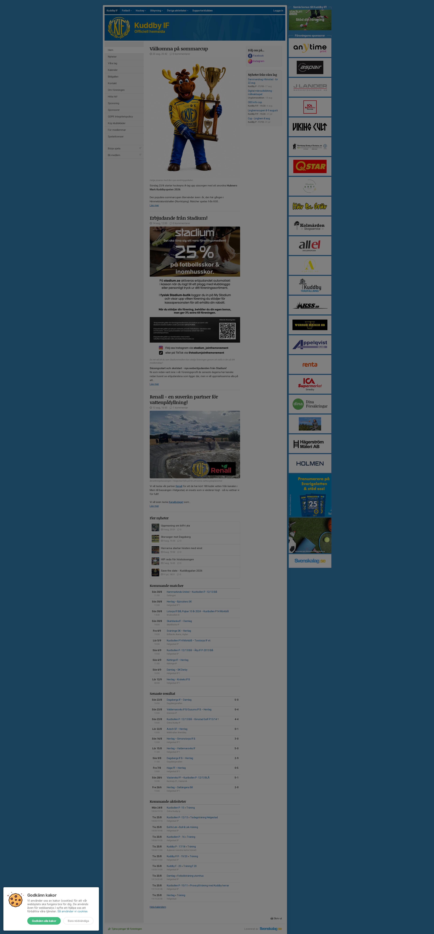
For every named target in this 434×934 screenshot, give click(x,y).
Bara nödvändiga (78, 921)
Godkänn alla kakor (44, 921)
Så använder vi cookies (72, 911)
